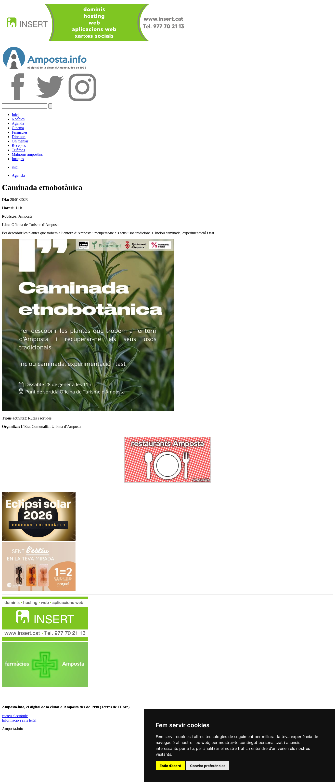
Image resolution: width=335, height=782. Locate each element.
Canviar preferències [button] (207, 766)
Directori (19, 137)
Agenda (18, 123)
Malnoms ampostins (27, 154)
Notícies (18, 119)
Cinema (18, 128)
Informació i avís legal (19, 720)
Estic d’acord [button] (170, 766)
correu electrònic (15, 716)
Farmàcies (19, 132)
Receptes (19, 145)
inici (15, 167)
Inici (15, 114)
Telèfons (18, 150)
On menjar (20, 141)
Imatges (18, 159)
